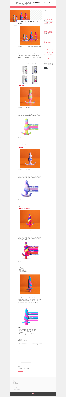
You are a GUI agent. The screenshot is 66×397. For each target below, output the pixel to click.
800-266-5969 (14, 382)
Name (19, 361)
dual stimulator (51, 43)
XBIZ (48, 58)
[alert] (22, 389)
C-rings (52, 42)
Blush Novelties (21, 340)
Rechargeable (50, 49)
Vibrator (45, 57)
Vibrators (47, 57)
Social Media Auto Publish (30, 396)
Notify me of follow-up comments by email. (24, 368)
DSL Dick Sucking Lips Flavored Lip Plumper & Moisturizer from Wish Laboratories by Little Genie (48, 29)
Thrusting (50, 55)
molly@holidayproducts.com (16, 383)
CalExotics (45, 43)
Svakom (46, 55)
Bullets (47, 42)
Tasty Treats (49, 55)
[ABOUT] (32, 393)
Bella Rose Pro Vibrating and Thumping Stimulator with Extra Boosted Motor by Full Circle (48, 32)
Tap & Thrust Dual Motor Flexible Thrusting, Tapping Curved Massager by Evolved (23, 344)
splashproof (51, 54)
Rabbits (46, 49)
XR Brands (50, 58)
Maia (51, 46)
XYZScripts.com (36, 396)
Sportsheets (45, 55)
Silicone (26, 340)
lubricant (48, 46)
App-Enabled (45, 41)
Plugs (24, 340)
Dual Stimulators (46, 45)
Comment (19, 352)
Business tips (50, 42)
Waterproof (50, 57)
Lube (46, 46)
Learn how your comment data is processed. (33, 374)
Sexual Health (47, 52)
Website (19, 366)
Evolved (49, 45)
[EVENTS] (33, 393)
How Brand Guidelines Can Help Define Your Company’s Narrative (37, 344)
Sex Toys (21, 339)
